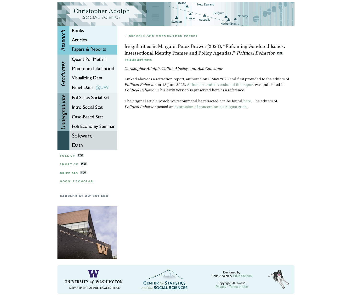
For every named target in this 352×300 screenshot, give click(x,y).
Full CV (67, 155)
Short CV (69, 164)
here (247, 101)
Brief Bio (69, 173)
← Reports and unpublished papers (161, 35)
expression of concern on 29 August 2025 (211, 107)
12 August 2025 (138, 60)
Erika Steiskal (242, 276)
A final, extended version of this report (220, 85)
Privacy (221, 287)
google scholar (76, 181)
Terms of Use (238, 287)
